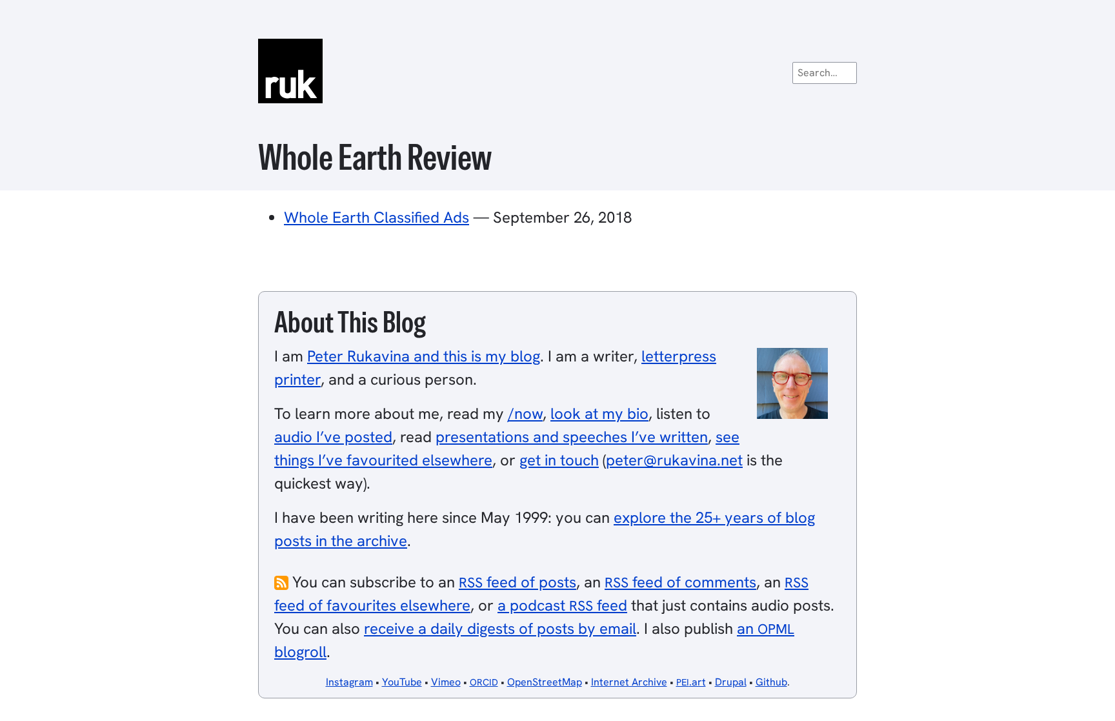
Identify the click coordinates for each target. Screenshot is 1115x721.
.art (691, 682)
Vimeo (446, 682)
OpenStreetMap (544, 682)
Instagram (349, 682)
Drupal (731, 682)
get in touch (559, 460)
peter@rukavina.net (674, 460)
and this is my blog (423, 356)
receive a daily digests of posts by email (500, 628)
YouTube (402, 682)
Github (771, 682)
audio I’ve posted (333, 437)
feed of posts (517, 582)
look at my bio (599, 413)
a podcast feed (562, 605)
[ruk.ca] (557, 71)
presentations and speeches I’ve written (572, 437)
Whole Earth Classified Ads (376, 217)
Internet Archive (629, 682)
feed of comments (680, 582)
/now (525, 413)
